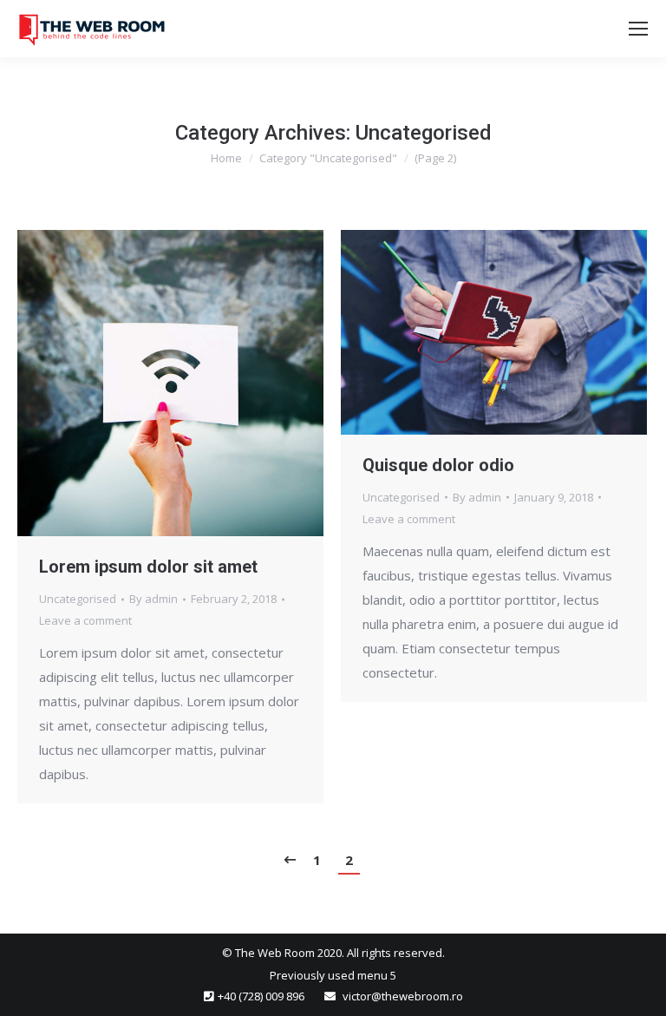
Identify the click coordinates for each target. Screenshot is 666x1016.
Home (226, 158)
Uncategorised (77, 598)
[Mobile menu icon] (638, 28)
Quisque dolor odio (438, 465)
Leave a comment (85, 620)
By (153, 598)
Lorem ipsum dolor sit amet (148, 566)
